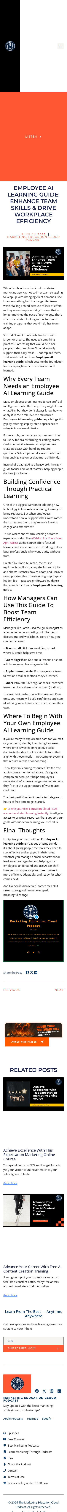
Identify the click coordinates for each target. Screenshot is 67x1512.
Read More (10, 1183)
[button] (61, 46)
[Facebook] (37, 1391)
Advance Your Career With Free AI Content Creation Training (32, 1269)
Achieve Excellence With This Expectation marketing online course (29, 1155)
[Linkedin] (59, 1391)
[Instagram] (52, 1391)
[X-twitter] (44, 1391)
